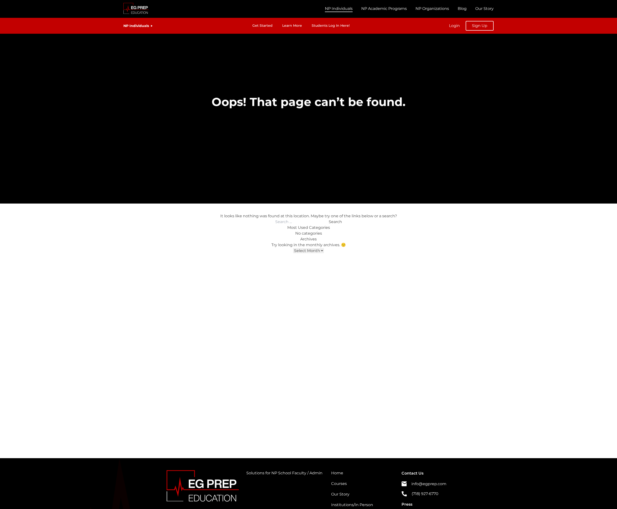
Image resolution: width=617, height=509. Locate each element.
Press (407, 504)
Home (337, 473)
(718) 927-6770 (425, 493)
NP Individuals (339, 8)
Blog (462, 8)
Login (454, 25)
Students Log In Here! (331, 25)
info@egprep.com (428, 484)
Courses (339, 483)
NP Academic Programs (384, 8)
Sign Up (479, 25)
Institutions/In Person (352, 504)
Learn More (292, 25)
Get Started (262, 25)
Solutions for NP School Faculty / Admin (284, 473)
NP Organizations (432, 8)
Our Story (484, 8)
